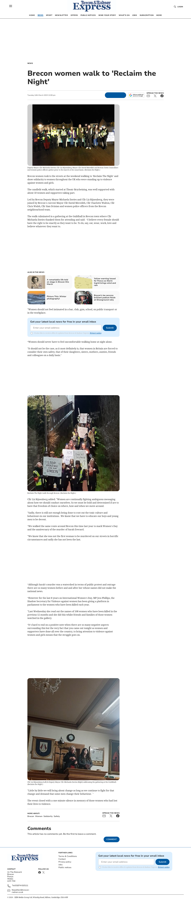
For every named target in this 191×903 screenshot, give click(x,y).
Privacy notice (95, 333)
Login (180, 7)
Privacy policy (64, 862)
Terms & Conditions (67, 856)
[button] (10, 6)
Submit (110, 327)
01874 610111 (21, 885)
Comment (111, 839)
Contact (62, 859)
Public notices (64, 867)
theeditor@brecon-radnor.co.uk (21, 891)
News (30, 63)
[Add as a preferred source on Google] (136, 95)
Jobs (60, 864)
